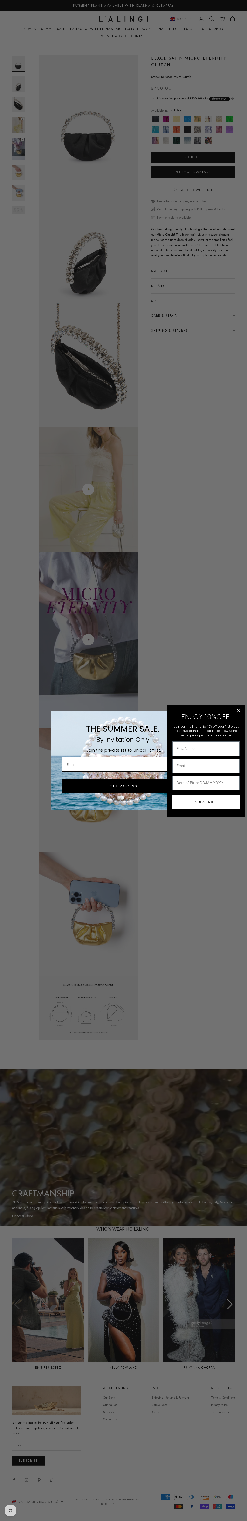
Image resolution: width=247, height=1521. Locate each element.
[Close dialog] (238, 710)
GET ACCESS (123, 786)
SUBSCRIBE (206, 802)
